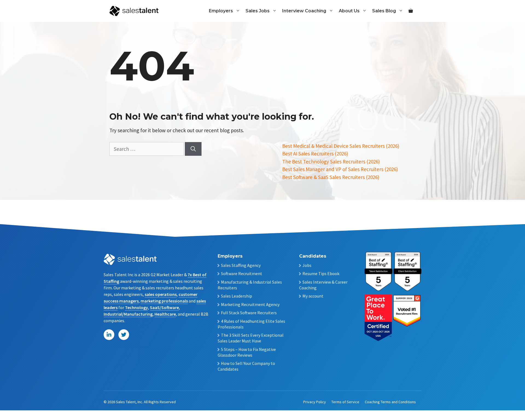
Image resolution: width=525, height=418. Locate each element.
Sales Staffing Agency (241, 265)
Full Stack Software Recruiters (249, 312)
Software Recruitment (241, 273)
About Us (349, 10)
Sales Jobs (258, 10)
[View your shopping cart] (411, 10)
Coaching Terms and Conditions (390, 401)
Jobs (306, 265)
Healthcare (165, 314)
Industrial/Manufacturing (128, 314)
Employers (221, 10)
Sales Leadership (236, 296)
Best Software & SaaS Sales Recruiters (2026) (330, 177)
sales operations (161, 294)
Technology (136, 307)
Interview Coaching (304, 10)
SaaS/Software (164, 307)
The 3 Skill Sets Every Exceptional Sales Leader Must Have (251, 338)
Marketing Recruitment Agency (250, 304)
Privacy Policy (314, 401)
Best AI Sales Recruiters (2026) (315, 153)
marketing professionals (164, 301)
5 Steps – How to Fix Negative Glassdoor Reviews (247, 352)
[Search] (193, 149)
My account (312, 296)
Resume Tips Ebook (320, 273)
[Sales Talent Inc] (134, 10)
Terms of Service (345, 401)
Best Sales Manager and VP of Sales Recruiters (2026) (340, 169)
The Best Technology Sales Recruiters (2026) (331, 161)
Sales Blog (384, 10)
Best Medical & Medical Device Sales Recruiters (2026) (340, 146)
